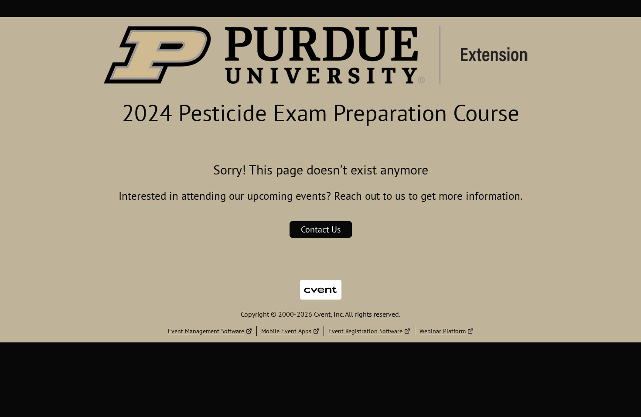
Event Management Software (206, 331)
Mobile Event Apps (286, 331)
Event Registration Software (365, 331)
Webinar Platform (442, 331)
